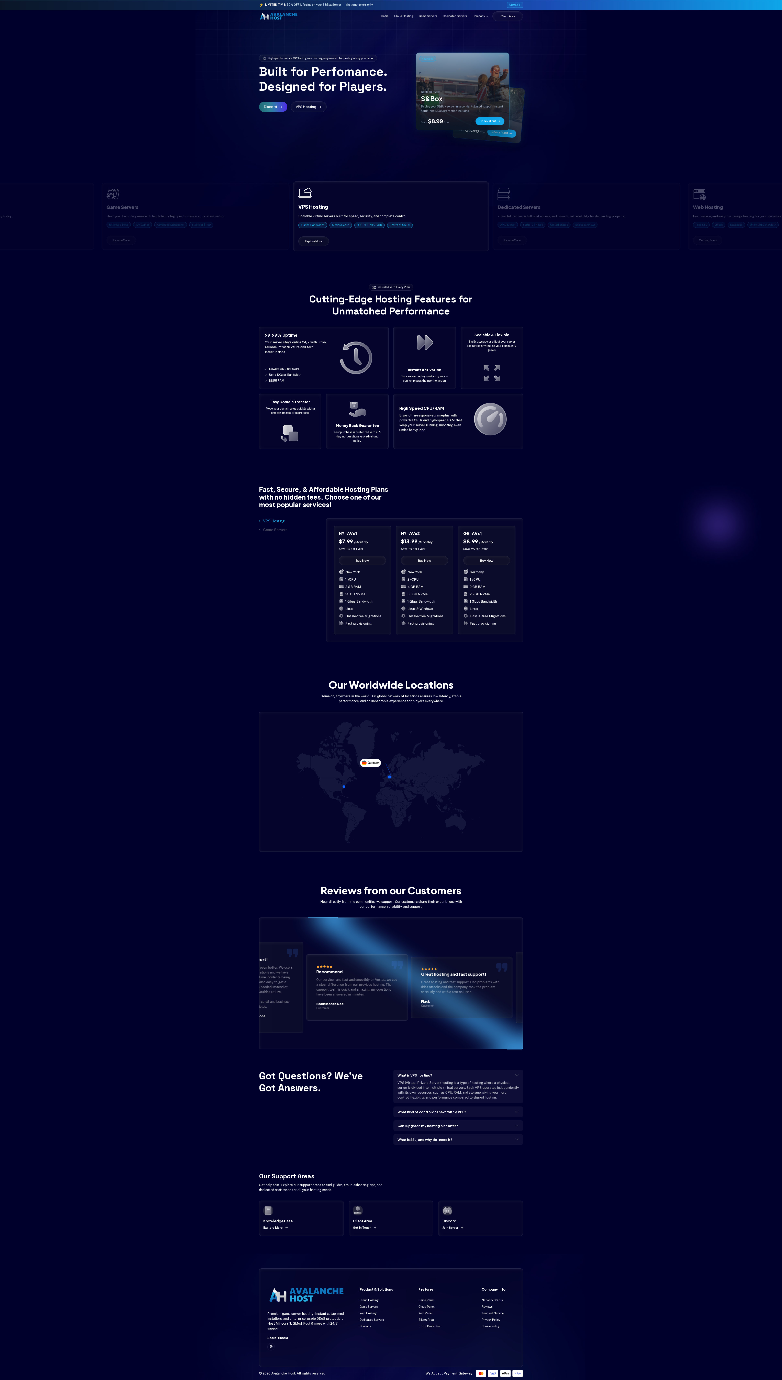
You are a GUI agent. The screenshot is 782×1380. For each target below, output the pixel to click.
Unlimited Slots (116, 224)
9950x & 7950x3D (368, 224)
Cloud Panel (426, 1306)
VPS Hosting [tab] (274, 521)
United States (555, 225)
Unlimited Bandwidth (761, 224)
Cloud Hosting (403, 16)
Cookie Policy (491, 1326)
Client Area (508, 16)
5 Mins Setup (340, 224)
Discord (270, 106)
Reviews (487, 1306)
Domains (365, 1326)
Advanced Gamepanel (168, 224)
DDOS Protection (429, 1326)
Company (479, 16)
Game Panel (426, 1300)
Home (385, 16)
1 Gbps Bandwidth (313, 224)
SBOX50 (515, 4)
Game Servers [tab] (275, 530)
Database (734, 224)
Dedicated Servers (455, 16)
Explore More (273, 1227)
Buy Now (362, 560)
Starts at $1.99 (198, 224)
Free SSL (699, 224)
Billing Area (426, 1319)
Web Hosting (368, 1313)
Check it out (499, 132)
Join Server (450, 1227)
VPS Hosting (306, 106)
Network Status (492, 1300)
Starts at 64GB (582, 225)
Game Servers (428, 16)
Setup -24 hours (528, 225)
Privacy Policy (491, 1319)
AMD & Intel (502, 225)
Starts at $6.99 (397, 224)
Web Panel (425, 1313)
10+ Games (140, 224)
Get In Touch (362, 1227)
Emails (716, 224)
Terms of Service (493, 1313)
